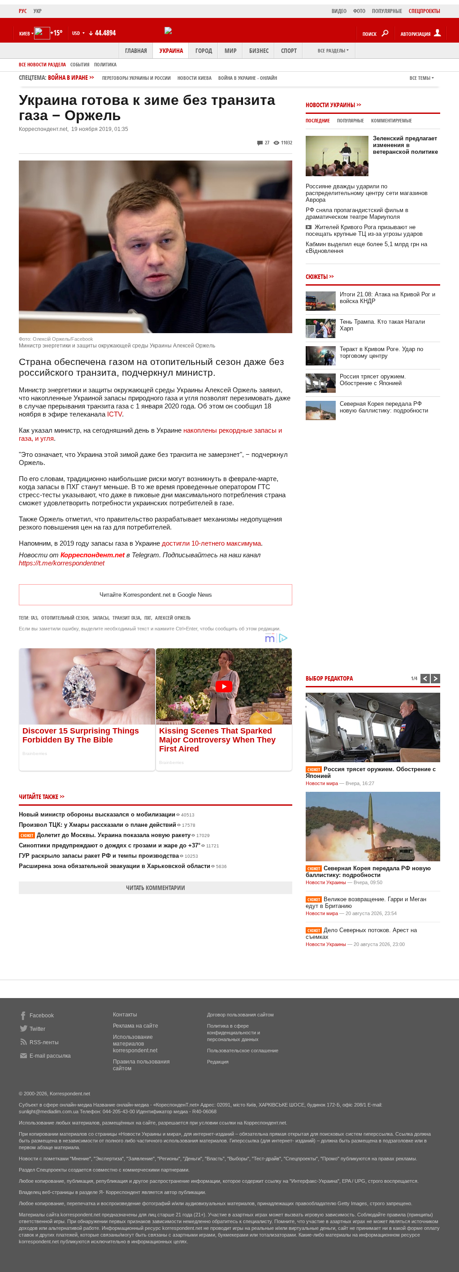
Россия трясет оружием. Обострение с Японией (373, 379)
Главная (136, 50)
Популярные (350, 120)
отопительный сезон (64, 617)
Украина (171, 50)
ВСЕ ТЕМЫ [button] (420, 77)
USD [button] (76, 33)
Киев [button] (24, 33)
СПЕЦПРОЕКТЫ (424, 11)
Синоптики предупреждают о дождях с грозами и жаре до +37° (119, 845)
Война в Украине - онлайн (247, 77)
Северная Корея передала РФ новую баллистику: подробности (384, 407)
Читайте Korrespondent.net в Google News (156, 594)
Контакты (125, 1015)
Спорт (289, 50)
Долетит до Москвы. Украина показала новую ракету (115, 835)
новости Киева (195, 77)
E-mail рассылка (50, 1056)
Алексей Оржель (173, 617)
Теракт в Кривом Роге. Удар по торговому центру (381, 352)
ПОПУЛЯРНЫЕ (387, 11)
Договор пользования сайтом (240, 1014)
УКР (38, 11)
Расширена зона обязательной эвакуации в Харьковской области (123, 866)
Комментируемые (391, 120)
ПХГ (147, 617)
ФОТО (359, 11)
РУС (23, 11)
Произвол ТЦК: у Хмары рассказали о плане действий (107, 824)
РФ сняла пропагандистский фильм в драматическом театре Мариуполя (357, 213)
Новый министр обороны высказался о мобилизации (107, 814)
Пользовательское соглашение (242, 1050)
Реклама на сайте (135, 1026)
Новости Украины (330, 104)
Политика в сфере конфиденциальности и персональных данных (233, 1032)
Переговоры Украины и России (136, 77)
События (80, 64)
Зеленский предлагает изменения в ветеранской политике (405, 145)
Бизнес (258, 50)
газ (34, 617)
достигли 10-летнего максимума (211, 543)
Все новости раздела (42, 64)
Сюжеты (317, 276)
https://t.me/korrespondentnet (61, 563)
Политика (105, 64)
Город (203, 50)
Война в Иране (162, 77)
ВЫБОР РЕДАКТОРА (329, 678)
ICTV (114, 414)
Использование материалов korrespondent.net (135, 1044)
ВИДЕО (339, 11)
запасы (100, 617)
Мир (231, 50)
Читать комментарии (155, 887)
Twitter (37, 1029)
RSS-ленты (44, 1042)
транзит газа (126, 617)
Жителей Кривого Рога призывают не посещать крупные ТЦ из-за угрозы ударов (364, 230)
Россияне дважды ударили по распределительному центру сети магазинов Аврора (367, 193)
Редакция (218, 1061)
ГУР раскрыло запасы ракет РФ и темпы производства (108, 855)
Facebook (42, 1015)
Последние (318, 120)
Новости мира (322, 783)
